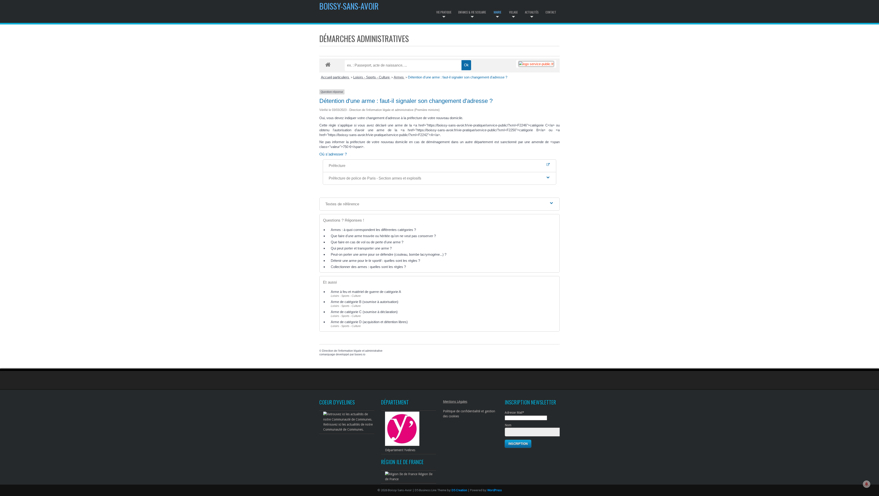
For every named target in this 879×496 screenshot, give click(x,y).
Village (513, 12)
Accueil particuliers (335, 77)
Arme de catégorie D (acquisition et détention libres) (369, 322)
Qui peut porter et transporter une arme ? (361, 248)
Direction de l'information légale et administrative (352, 350)
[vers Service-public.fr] (536, 64)
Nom (508, 425)
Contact (550, 12)
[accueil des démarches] (328, 64)
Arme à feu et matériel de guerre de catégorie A (366, 292)
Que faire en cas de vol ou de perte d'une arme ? (367, 242)
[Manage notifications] (866, 484)
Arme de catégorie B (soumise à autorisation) (364, 302)
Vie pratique (443, 12)
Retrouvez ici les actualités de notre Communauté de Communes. (348, 427)
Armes (399, 77)
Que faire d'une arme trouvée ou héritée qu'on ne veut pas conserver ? (383, 236)
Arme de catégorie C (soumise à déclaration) (364, 312)
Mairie (497, 12)
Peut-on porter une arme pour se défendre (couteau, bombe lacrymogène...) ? (388, 254)
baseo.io (360, 354)
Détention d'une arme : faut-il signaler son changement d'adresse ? (457, 77)
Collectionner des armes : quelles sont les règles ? (368, 267)
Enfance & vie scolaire (472, 12)
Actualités (532, 12)
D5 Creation (459, 490)
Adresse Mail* (514, 412)
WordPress (494, 490)
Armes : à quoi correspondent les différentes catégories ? (373, 230)
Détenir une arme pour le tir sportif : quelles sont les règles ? (375, 261)
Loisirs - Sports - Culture (372, 77)
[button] (439, 178)
